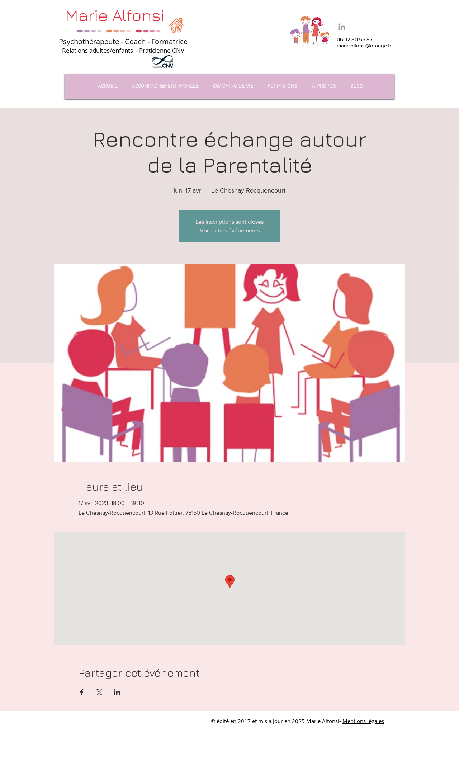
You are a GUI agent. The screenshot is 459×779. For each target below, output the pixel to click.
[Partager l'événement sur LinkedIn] (117, 692)
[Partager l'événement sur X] (99, 692)
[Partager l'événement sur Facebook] (82, 692)
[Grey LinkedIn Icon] (342, 27)
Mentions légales (363, 720)
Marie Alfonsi (114, 15)
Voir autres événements (230, 230)
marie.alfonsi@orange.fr (364, 45)
